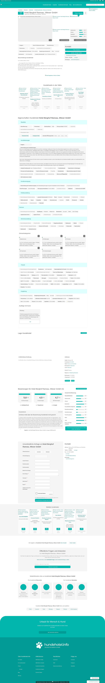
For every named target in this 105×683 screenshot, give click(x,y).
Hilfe (97, 0)
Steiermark (72, 365)
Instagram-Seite (36, 135)
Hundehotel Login (93, 0)
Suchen (103, 5)
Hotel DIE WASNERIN (23, 516)
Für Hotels (20, 659)
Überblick (23, 122)
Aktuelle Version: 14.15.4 (64, 682)
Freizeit (23, 265)
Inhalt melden (73, 542)
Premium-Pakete (39, 672)
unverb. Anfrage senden (76, 53)
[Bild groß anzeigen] (29, 237)
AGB (54, 662)
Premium (84, 86)
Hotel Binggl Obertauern (81, 93)
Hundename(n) (26, 467)
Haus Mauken (58, 515)
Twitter (44, 609)
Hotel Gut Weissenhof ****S (58, 96)
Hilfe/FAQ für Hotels (39, 659)
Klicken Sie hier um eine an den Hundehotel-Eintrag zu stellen (53, 559)
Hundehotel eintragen (40, 669)
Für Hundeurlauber (21, 662)
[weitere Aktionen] (85, 13)
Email (24, 484)
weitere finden (35, 594)
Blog (70, 4)
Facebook (37, 609)
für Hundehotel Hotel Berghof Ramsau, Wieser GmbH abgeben (23, 594)
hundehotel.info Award (63, 4)
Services (21, 207)
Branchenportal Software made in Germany (44, 682)
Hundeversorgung (25, 181)
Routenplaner (67, 380)
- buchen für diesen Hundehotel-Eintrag (81, 594)
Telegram (58, 609)
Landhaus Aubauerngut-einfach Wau (69, 94)
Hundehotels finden (47, 4)
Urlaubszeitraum (26, 451)
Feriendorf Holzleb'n (35, 518)
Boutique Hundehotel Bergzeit (46, 519)
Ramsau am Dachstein (71, 363)
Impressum (55, 659)
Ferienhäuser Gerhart (46, 96)
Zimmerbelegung (26, 455)
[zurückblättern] (21, 29)
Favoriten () (94, 681)
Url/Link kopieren (74, 609)
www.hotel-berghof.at (75, 59)
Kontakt (72, 380)
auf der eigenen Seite (70, 594)
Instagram (73, 662)
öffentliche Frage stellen (53, 566)
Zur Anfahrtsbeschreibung (71, 455)
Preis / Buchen (79, 13)
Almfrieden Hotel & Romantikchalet (24, 94)
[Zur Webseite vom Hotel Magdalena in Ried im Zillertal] (52, 75)
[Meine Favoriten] (84, 5)
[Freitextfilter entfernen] (101, 5)
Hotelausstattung (25, 192)
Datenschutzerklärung (41, 497)
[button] (35, 29)
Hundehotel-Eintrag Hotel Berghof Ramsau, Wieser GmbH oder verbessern (58, 595)
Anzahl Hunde (25, 460)
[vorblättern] (49, 29)
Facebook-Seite (25, 135)
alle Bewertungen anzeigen (80, 40)
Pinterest (65, 609)
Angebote (55, 4)
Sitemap (19, 675)
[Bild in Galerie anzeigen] (61, 22)
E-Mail (30, 609)
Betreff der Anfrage (27, 470)
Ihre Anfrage (25, 473)
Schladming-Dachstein (73, 372)
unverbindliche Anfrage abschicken (43, 500)
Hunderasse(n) (26, 463)
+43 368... (71, 57)
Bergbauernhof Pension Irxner (35, 100)
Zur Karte (67, 453)
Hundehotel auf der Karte (71, 55)
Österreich (69, 367)
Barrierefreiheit (95, 678)
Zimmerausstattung (25, 218)
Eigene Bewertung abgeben (81, 388)
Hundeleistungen (25, 140)
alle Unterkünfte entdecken (53, 632)
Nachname (25, 481)
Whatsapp (51, 609)
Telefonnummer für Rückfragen (27, 488)
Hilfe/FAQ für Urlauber (40, 662)
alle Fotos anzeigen (65, 40)
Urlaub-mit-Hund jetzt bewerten (76, 428)
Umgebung (23, 291)
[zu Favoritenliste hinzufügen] (19, 17)
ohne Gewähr (64, 542)
